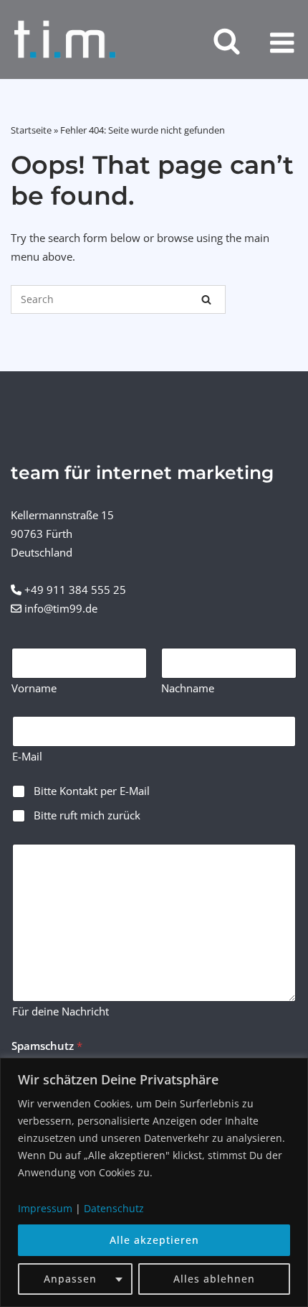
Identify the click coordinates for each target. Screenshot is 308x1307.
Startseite (31, 130)
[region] (154, 1182)
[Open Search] (226, 42)
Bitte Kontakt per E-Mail (92, 791)
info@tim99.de (60, 608)
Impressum (45, 1208)
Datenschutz (114, 1208)
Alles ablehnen (214, 1278)
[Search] (206, 299)
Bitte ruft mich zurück (87, 815)
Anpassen (70, 1278)
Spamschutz (46, 1046)
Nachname (187, 688)
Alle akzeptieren (154, 1240)
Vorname (34, 688)
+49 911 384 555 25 (75, 589)
